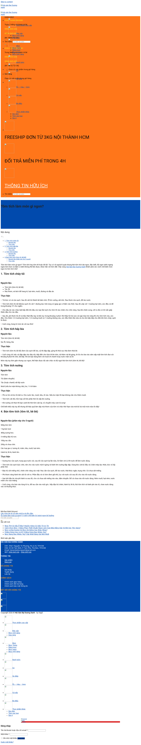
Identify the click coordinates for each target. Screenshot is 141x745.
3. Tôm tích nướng (11, 252)
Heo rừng (16, 38)
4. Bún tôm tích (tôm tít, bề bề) (15, 257)
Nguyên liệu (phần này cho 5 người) (19, 259)
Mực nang (16, 52)
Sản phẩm (8, 560)
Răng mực (16, 50)
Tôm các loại (17, 116)
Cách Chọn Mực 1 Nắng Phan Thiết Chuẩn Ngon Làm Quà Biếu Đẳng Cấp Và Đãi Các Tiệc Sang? (42, 528)
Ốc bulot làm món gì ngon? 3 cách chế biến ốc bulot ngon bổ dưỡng (27, 516)
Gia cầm (15, 114)
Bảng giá (8, 562)
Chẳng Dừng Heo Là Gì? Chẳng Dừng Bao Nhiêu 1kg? (25, 532)
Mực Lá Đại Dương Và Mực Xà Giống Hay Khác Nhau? (26, 530)
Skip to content (7, 2)
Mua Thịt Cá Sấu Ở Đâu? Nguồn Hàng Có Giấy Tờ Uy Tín (27, 526)
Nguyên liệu (12, 242)
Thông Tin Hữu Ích (6, 200)
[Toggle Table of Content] (2, 237)
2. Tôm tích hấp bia (11, 246)
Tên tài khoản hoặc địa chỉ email (14, 730)
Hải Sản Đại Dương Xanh (75, 267)
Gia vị (14, 118)
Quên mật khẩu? (7, 742)
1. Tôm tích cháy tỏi (12, 241)
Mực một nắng (18, 36)
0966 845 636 (26, 552)
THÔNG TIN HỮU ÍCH (26, 185)
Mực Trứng (16, 48)
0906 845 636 (14, 552)
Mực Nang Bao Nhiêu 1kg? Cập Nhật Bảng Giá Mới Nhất (27, 534)
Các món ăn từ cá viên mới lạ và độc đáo (17, 513)
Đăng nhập (21, 738)
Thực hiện (11, 244)
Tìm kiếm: (8, 194)
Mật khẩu (5, 734)
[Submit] (5, 44)
